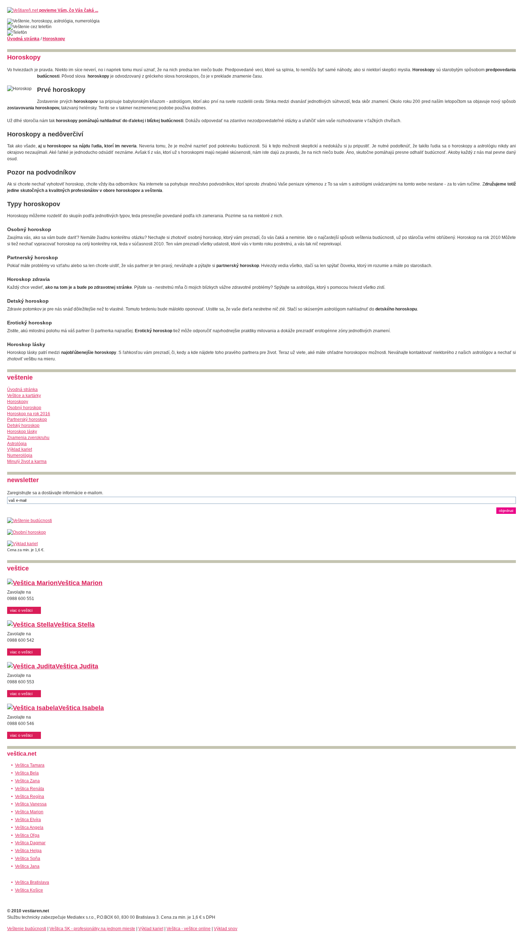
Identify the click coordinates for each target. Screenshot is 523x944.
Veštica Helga (28, 850)
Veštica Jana (27, 866)
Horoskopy (54, 38)
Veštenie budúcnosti (26, 928)
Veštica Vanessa (31, 804)
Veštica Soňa (27, 858)
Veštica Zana (27, 780)
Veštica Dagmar (30, 842)
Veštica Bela (27, 773)
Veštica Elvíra (28, 819)
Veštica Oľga (27, 835)
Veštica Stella (74, 624)
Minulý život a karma (27, 461)
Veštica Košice (29, 890)
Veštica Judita (77, 666)
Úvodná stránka (23, 38)
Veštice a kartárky (24, 395)
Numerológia (19, 455)
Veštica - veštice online (189, 928)
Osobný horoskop (24, 407)
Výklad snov (225, 928)
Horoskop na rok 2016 (28, 413)
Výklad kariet (19, 449)
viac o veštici (21, 610)
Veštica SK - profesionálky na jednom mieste (92, 928)
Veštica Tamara (29, 765)
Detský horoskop (23, 425)
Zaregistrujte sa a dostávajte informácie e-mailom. (55, 492)
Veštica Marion (80, 582)
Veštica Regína (29, 796)
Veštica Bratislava (32, 882)
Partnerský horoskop (27, 419)
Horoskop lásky (22, 431)
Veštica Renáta (29, 788)
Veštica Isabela (81, 707)
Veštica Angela (29, 827)
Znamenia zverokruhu (28, 437)
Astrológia (17, 443)
